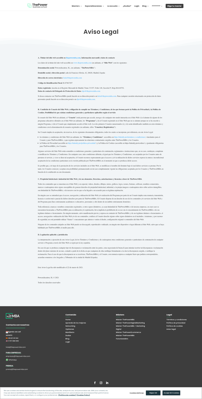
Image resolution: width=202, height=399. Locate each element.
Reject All (153, 393)
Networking (70, 326)
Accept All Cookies (171, 393)
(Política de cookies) (67, 395)
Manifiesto (69, 332)
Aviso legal (171, 329)
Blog (144, 6)
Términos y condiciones (176, 319)
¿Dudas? (127, 6)
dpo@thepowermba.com (91, 91)
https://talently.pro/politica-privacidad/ (82, 143)
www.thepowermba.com (82, 62)
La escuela (112, 6)
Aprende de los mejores (75, 323)
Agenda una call (14, 332)
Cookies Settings (137, 393)
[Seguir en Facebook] (94, 382)
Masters (76, 6)
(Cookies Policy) (83, 395)
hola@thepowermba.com (72, 77)
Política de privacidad (175, 323)
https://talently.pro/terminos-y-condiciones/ (129, 137)
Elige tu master (174, 6)
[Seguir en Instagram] (101, 382)
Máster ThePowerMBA (125, 319)
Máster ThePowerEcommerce (128, 332)
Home (67, 319)
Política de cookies (174, 326)
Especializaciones (93, 6)
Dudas (68, 335)
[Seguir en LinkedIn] (107, 382)
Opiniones (69, 329)
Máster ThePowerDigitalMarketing (130, 323)
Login (136, 6)
